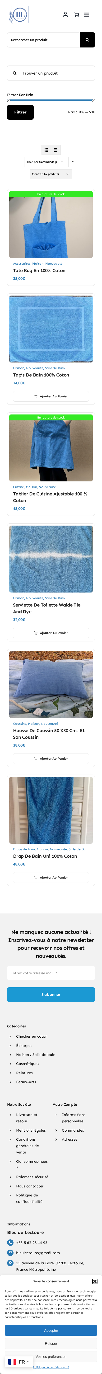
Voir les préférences (51, 1357)
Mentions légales (31, 1130)
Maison (37, 264)
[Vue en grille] (46, 150)
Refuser (51, 1343)
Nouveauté (54, 264)
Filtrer (20, 112)
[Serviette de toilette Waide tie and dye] (51, 528)
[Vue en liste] (55, 150)
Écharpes (24, 1045)
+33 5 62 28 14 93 (31, 1242)
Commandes (73, 1130)
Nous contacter (29, 1186)
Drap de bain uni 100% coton (45, 856)
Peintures (24, 1073)
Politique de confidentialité (51, 1367)
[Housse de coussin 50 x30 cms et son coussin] (51, 654)
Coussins (19, 724)
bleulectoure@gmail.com (38, 1253)
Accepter (51, 1330)
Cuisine (18, 487)
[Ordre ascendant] (73, 162)
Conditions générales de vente (27, 1145)
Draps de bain (24, 849)
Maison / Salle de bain (35, 1054)
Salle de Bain (55, 368)
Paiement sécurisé (32, 1177)
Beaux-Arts (26, 1082)
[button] (95, 1281)
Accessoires (21, 264)
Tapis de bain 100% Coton (41, 375)
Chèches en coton (31, 1036)
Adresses (69, 1139)
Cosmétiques (27, 1063)
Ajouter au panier (54, 396)
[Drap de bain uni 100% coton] (51, 779)
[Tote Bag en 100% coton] (51, 194)
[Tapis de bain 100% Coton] (51, 298)
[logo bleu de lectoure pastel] (19, 4)
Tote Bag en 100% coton (39, 270)
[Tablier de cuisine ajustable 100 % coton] (51, 417)
